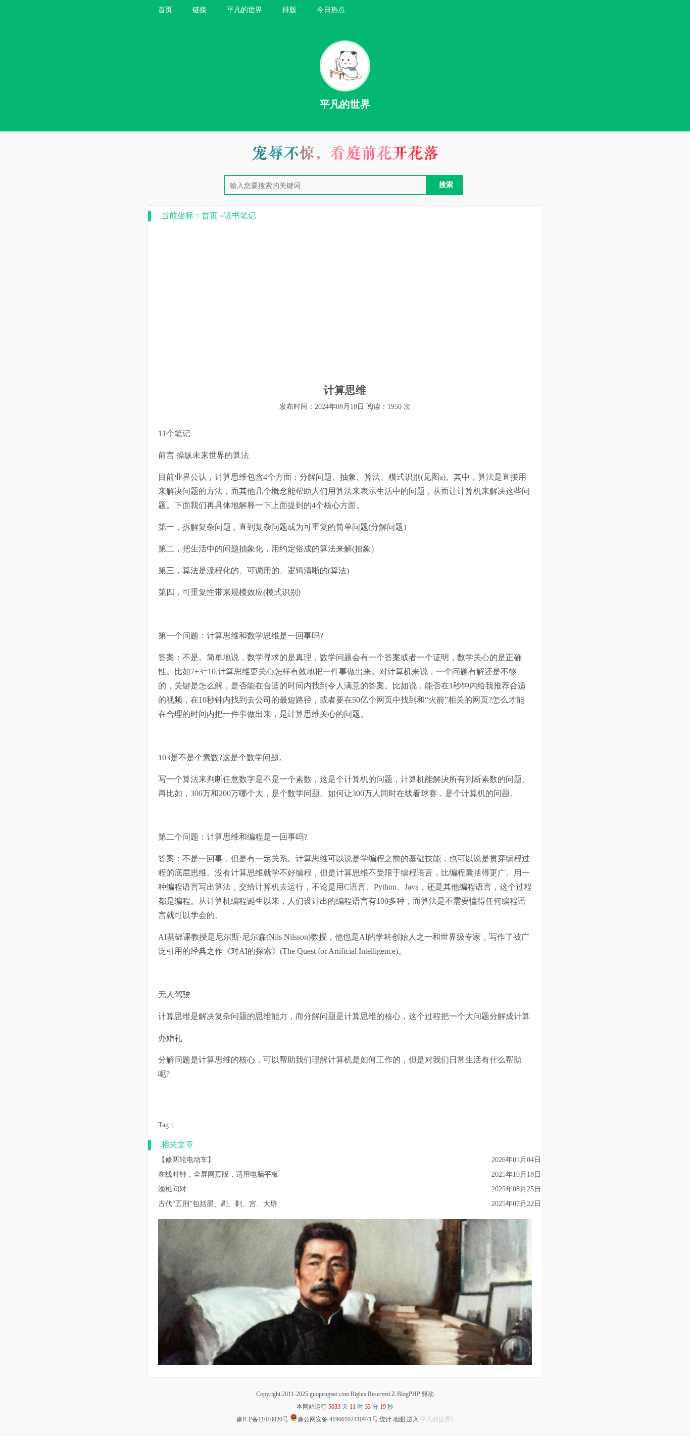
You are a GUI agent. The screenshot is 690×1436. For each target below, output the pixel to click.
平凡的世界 (244, 10)
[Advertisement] (345, 302)
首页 (165, 10)
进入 (413, 1419)
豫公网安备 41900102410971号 (338, 1419)
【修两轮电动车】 (186, 1160)
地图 (399, 1419)
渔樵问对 (172, 1189)
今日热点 (331, 10)
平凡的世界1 (437, 1419)
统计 (385, 1419)
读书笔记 (240, 215)
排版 (289, 10)
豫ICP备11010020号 (262, 1419)
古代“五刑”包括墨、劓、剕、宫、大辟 (217, 1204)
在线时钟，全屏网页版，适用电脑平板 (218, 1174)
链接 (199, 10)
